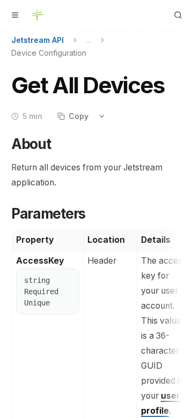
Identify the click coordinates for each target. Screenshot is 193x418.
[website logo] (37, 15)
